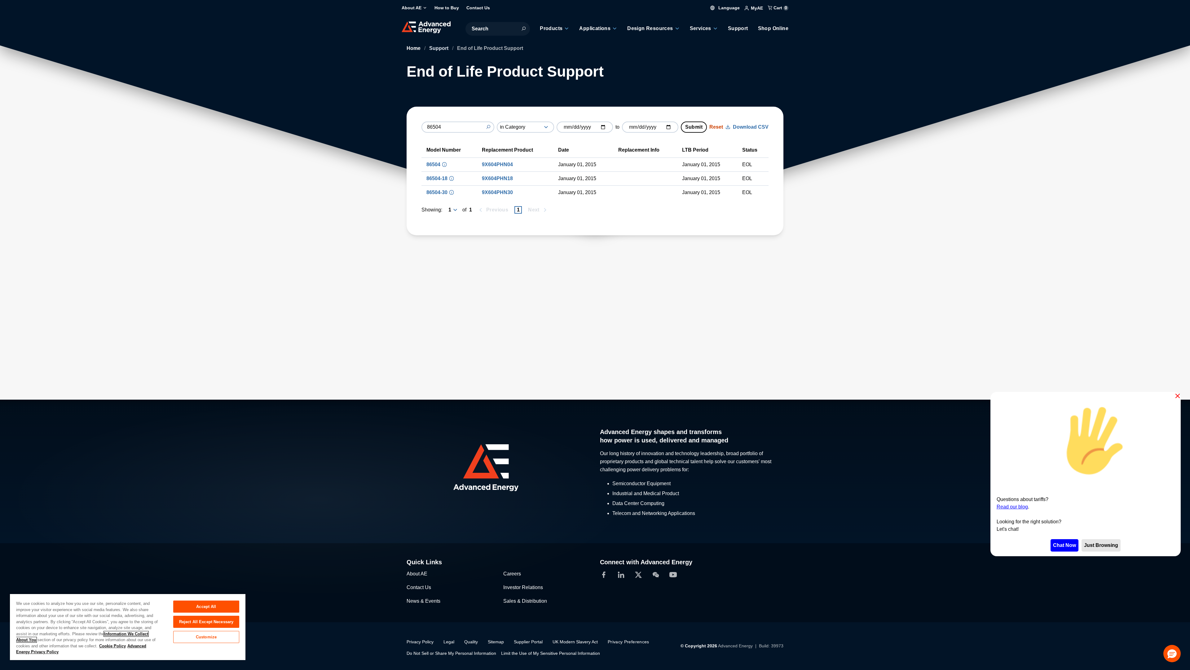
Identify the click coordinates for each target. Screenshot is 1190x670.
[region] (127, 626)
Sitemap (496, 641)
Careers (512, 573)
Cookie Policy (112, 646)
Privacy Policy (420, 641)
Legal (448, 641)
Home (414, 48)
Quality (471, 641)
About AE (417, 573)
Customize (206, 637)
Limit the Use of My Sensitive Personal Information (550, 653)
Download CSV (751, 127)
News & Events (423, 601)
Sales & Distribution (525, 601)
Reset (716, 127)
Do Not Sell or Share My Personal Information (451, 653)
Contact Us (419, 587)
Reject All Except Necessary (206, 621)
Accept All (206, 606)
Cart (779, 7)
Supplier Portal (528, 641)
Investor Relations (523, 587)
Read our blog (1012, 506)
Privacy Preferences (628, 641)
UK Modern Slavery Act (575, 641)
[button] (1172, 653)
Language (728, 7)
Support (439, 48)
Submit (694, 127)
